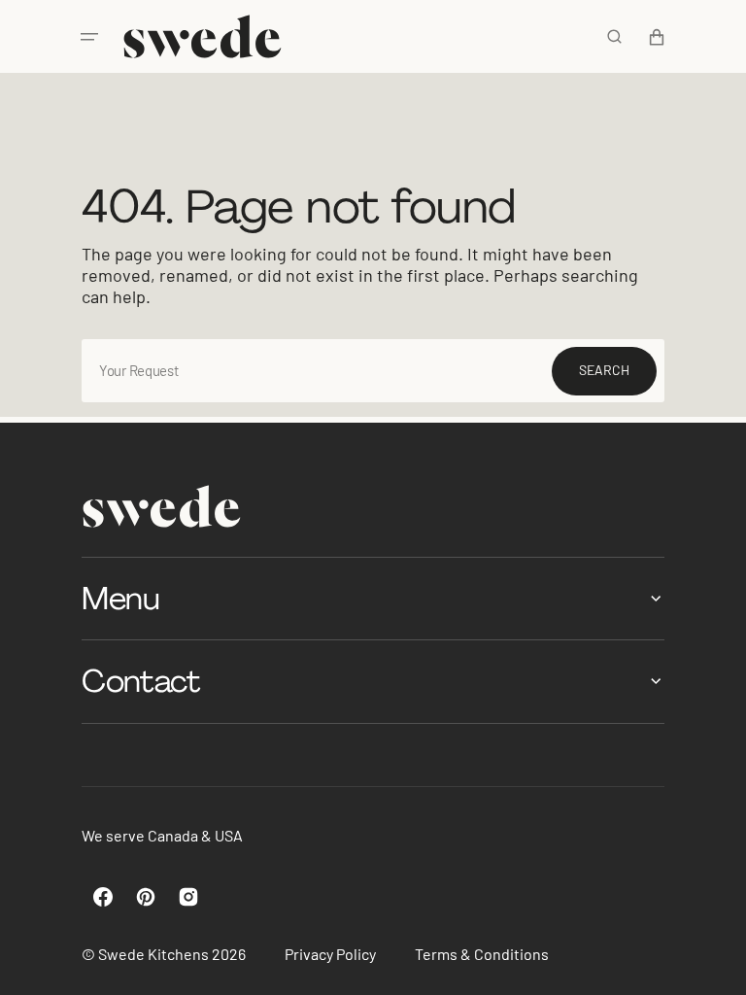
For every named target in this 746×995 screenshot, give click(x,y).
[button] (89, 37)
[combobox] (373, 370)
